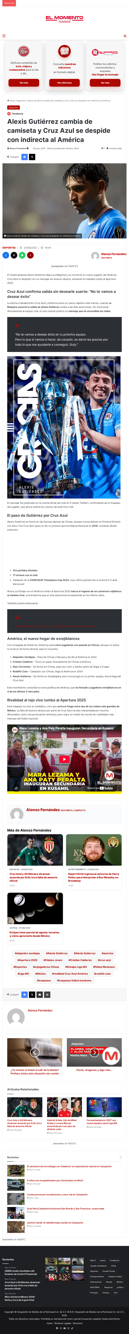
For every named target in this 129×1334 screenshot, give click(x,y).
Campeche (114, 1260)
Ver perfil (106, 258)
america (108, 953)
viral (115, 1292)
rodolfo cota (103, 973)
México (41, 973)
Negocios (108, 1287)
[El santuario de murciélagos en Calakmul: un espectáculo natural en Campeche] (16, 1171)
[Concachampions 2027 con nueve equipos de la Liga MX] (104, 1107)
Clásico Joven (53, 960)
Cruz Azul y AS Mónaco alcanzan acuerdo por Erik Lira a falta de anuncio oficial (33, 877)
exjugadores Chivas (47, 966)
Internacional (96, 1282)
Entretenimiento (97, 1276)
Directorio (77, 1323)
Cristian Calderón (81, 960)
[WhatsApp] (22, 255)
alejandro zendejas (28, 953)
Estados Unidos (115, 1276)
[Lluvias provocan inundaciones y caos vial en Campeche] (16, 1199)
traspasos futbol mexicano (75, 980)
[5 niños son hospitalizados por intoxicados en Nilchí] (16, 1185)
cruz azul (105, 960)
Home (50, 1323)
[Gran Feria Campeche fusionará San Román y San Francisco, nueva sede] (16, 1213)
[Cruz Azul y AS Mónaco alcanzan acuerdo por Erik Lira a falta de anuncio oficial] (24, 1107)
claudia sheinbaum (98, 1266)
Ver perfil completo (73, 810)
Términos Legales (62, 1323)
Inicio (12, 100)
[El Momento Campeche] (64, 19)
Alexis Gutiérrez (58, 953)
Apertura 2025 (28, 960)
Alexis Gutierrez (85, 953)
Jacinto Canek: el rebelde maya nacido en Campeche (55, 1222)
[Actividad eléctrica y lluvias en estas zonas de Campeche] (78, 1261)
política (120, 1287)
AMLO (93, 1260)
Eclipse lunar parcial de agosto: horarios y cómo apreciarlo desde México (34, 934)
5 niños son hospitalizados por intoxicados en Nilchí (55, 1180)
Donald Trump (109, 1271)
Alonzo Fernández (18, 148)
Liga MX (24, 973)
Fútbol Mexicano (105, 966)
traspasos (45, 980)
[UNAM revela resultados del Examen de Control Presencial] (64, 1261)
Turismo (105, 1292)
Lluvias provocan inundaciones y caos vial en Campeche (57, 1194)
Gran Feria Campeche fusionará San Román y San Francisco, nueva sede (65, 1208)
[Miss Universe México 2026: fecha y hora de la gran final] (78, 1269)
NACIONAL (95, 1287)
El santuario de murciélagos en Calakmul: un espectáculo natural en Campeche (69, 1166)
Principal (94, 1292)
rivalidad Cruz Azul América (71, 973)
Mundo (109, 1282)
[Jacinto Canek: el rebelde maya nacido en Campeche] (16, 1227)
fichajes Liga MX (77, 966)
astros (102, 1260)
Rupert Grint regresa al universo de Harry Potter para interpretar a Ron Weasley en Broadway (93, 877)
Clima (113, 1266)
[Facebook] (6, 255)
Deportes (21, 100)
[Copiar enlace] (30, 255)
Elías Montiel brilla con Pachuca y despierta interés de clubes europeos (55, 626)
